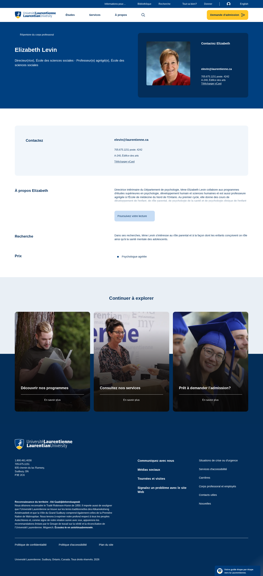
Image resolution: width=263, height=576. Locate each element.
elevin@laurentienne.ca (216, 69)
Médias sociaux (149, 469)
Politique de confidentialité (31, 544)
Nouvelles (205, 503)
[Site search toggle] (143, 15)
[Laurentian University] (35, 15)
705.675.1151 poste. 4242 (215, 76)
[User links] (231, 4)
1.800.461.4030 (23, 460)
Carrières (204, 477)
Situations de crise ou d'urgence (218, 460)
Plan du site (106, 544)
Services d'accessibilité (213, 469)
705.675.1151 (22, 464)
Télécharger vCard (211, 83)
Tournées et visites (151, 478)
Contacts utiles (208, 494)
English (244, 4)
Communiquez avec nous (156, 460)
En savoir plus (52, 400)
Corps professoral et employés (217, 486)
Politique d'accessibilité (73, 544)
